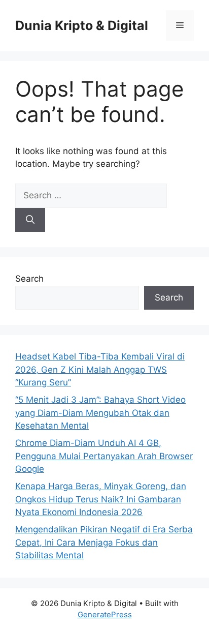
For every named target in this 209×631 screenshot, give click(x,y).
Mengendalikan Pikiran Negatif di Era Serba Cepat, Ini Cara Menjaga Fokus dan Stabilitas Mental (104, 542)
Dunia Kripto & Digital (81, 25)
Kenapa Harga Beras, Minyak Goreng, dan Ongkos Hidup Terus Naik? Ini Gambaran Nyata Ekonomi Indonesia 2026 (100, 499)
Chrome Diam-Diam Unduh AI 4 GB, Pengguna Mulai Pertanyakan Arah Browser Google (104, 456)
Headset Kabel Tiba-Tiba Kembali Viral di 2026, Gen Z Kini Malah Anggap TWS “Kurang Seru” (100, 369)
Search (29, 279)
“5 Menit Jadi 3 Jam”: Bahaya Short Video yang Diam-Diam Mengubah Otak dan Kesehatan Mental (100, 413)
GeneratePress (105, 614)
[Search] (30, 220)
